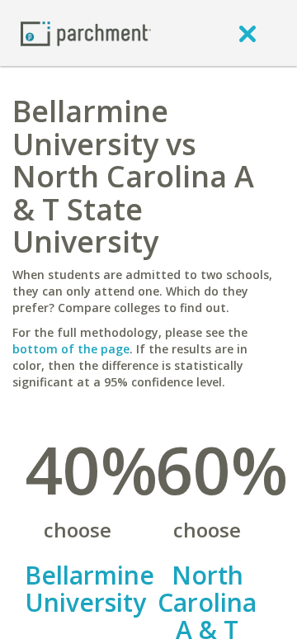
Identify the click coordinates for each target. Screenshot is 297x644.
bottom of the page (71, 349)
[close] (247, 33)
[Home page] (86, 32)
